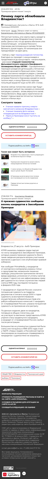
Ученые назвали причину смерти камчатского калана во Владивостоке (20, 108)
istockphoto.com (7, 242)
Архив (14, 31)
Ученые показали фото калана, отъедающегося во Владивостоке (18, 112)
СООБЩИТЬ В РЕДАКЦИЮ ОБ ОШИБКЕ (18, 407)
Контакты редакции (12, 394)
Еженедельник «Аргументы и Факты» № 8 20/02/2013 (22, 33)
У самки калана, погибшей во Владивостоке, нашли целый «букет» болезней (26, 170)
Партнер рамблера (21, 468)
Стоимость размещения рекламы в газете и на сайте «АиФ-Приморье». (23, 398)
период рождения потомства (29, 55)
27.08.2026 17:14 (7, 196)
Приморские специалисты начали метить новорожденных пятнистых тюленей (25, 162)
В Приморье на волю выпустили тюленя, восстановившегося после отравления (25, 177)
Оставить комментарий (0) (18, 136)
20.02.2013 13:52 (7, 9)
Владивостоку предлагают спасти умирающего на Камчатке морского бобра (27, 155)
